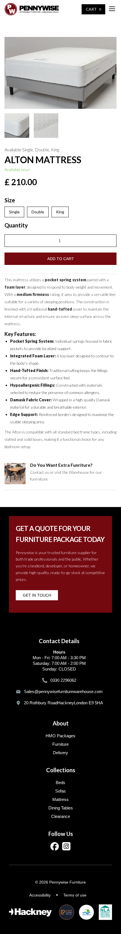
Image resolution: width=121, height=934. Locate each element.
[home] (32, 9)
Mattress (60, 799)
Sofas (60, 791)
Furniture (60, 744)
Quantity (16, 225)
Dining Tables (60, 807)
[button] (111, 9)
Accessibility (40, 895)
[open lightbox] (60, 73)
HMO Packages (60, 735)
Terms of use (74, 895)
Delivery (60, 752)
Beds (60, 782)
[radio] (14, 212)
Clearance (60, 816)
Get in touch (37, 595)
